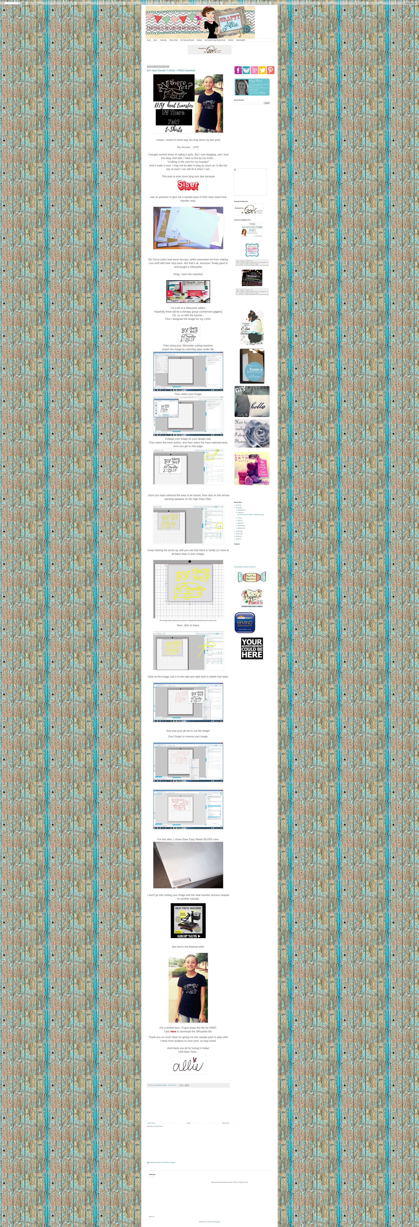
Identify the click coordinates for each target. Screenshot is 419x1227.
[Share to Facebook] (186, 1085)
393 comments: (172, 1085)
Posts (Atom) (159, 1126)
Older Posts (225, 1123)
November (241, 510)
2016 (237, 507)
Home (149, 40)
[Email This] (180, 1085)
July (239, 518)
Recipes (199, 40)
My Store (230, 40)
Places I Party (173, 40)
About (155, 40)
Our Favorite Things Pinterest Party (215, 40)
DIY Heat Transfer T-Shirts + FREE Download (171, 70)
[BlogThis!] (182, 1085)
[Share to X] (184, 1085)
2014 (237, 534)
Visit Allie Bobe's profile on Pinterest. (245, 567)
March (240, 523)
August (240, 512)
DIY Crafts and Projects (187, 40)
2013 (237, 536)
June (239, 520)
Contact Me (163, 40)
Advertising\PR (240, 40)
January (240, 528)
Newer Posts (151, 1123)
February (240, 525)
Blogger (217, 1222)
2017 (237, 505)
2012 (237, 539)
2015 (237, 531)
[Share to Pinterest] (188, 1085)
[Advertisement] (188, 1106)
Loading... (152, 1177)
